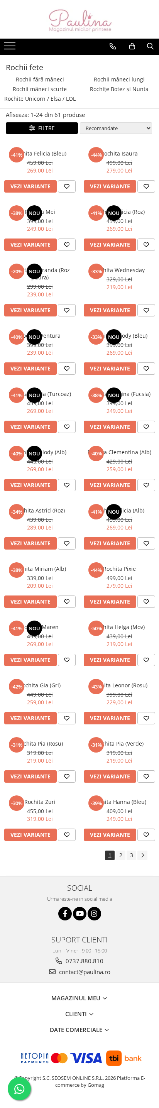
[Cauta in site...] (150, 46)
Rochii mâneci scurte (40, 89)
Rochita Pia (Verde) (119, 743)
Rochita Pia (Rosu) (40, 743)
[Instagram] (94, 913)
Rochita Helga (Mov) (119, 627)
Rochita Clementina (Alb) (119, 452)
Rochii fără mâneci (40, 79)
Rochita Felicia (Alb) (119, 510)
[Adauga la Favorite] (67, 186)
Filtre (45, 128)
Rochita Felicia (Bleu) (39, 153)
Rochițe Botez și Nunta (119, 89)
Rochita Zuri (40, 801)
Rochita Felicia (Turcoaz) (40, 394)
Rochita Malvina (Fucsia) (119, 394)
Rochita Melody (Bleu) (119, 335)
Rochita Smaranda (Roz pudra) (40, 273)
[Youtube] (79, 913)
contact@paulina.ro (84, 972)
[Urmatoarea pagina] (142, 855)
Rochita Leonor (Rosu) (119, 685)
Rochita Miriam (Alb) (40, 568)
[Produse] (10, 48)
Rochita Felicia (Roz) (119, 211)
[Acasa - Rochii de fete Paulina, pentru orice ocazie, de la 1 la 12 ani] (79, 19)
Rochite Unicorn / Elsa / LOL (40, 98)
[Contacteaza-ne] (113, 46)
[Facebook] (65, 913)
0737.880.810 (83, 961)
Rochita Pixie (119, 568)
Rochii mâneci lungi (119, 79)
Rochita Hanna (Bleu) (119, 801)
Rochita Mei (40, 211)
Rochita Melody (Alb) (40, 452)
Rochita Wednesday (119, 270)
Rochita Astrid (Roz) (40, 510)
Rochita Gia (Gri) (40, 685)
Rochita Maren (40, 627)
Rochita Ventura (40, 335)
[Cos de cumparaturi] (132, 46)
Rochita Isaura (119, 153)
